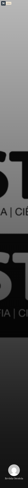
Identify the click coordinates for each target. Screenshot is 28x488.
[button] (8, 3)
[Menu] (3, 3)
